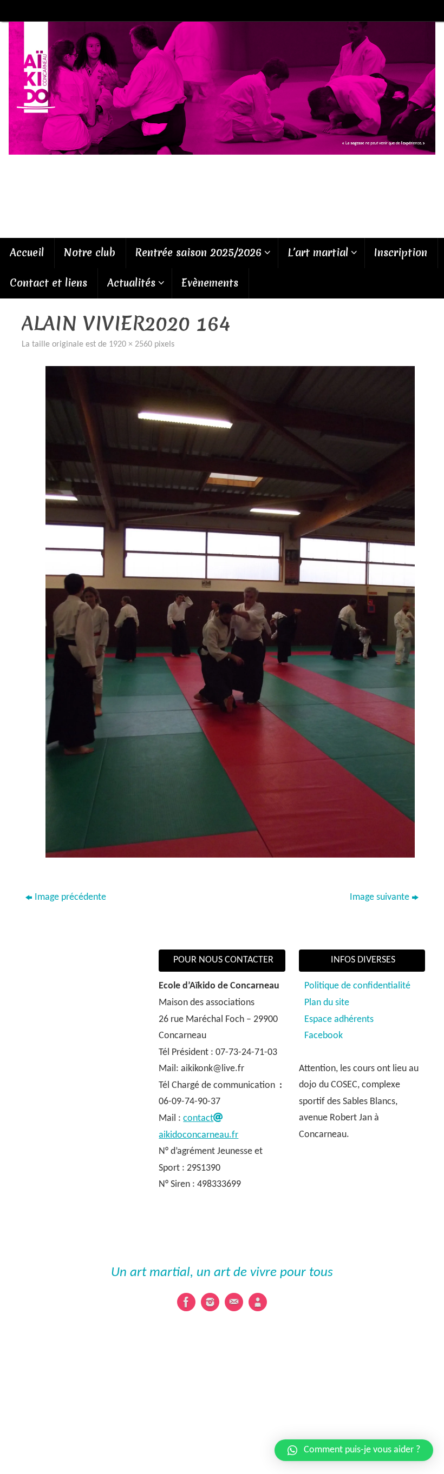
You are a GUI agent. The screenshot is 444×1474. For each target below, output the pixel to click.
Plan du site (326, 1003)
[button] (354, 1450)
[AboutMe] (258, 1302)
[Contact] (234, 1302)
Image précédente (70, 897)
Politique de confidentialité (357, 986)
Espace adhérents (339, 1019)
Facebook (323, 1036)
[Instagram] (210, 1302)
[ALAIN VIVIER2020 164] (230, 612)
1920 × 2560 (130, 344)
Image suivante (379, 897)
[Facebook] (186, 1302)
